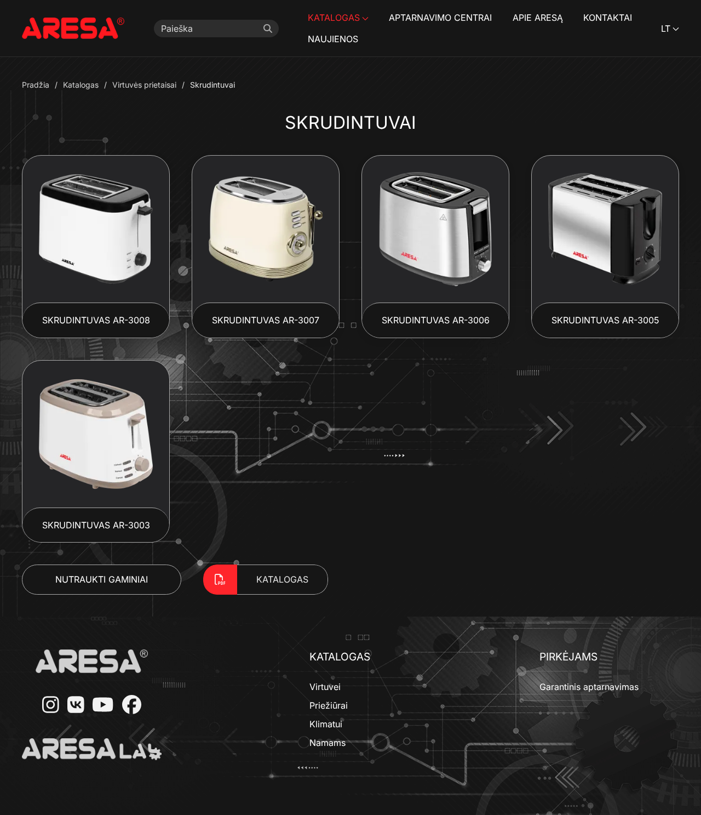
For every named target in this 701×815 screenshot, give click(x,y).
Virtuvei (325, 686)
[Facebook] (127, 705)
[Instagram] (46, 705)
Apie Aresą (538, 17)
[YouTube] (98, 705)
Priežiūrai (328, 705)
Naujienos (333, 38)
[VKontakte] (71, 705)
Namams (327, 742)
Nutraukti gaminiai (101, 579)
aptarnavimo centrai (440, 17)
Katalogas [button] (334, 17)
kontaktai (607, 17)
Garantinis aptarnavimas (589, 686)
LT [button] (665, 28)
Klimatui (325, 724)
